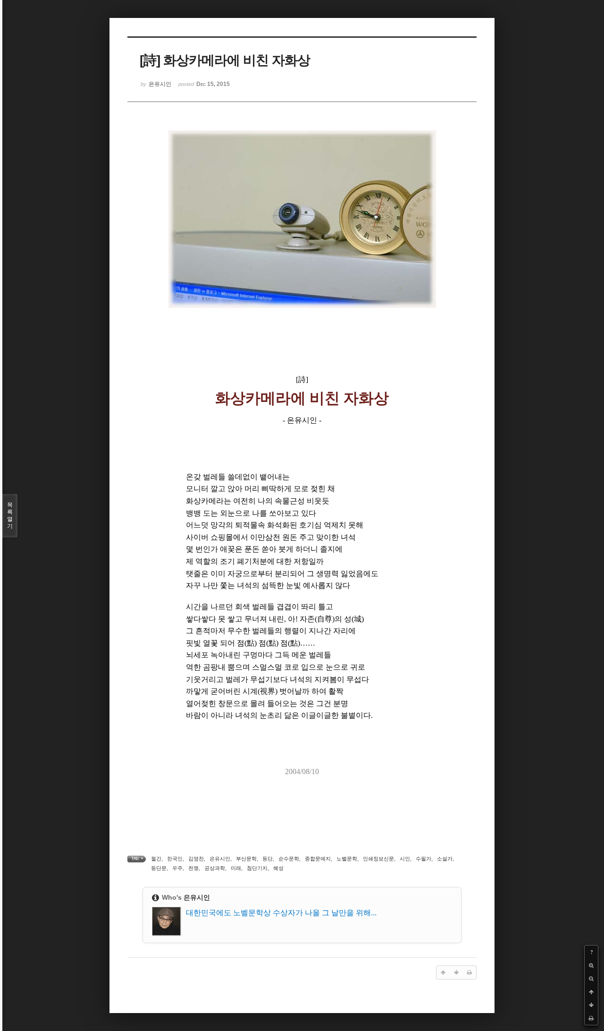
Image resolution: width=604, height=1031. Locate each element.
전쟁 (193, 868)
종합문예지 (318, 858)
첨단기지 (257, 868)
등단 (267, 858)
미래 (236, 868)
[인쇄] (591, 1018)
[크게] (591, 965)
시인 (405, 858)
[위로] (591, 991)
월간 (156, 858)
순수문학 (288, 858)
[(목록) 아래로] (591, 1005)
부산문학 (246, 858)
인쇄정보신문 (378, 858)
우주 (177, 868)
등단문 (159, 868)
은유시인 (220, 858)
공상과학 (214, 868)
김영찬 (196, 858)
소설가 (445, 858)
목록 (10, 515)
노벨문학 (346, 858)
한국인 (175, 858)
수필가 (423, 858)
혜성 (278, 868)
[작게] (591, 978)
